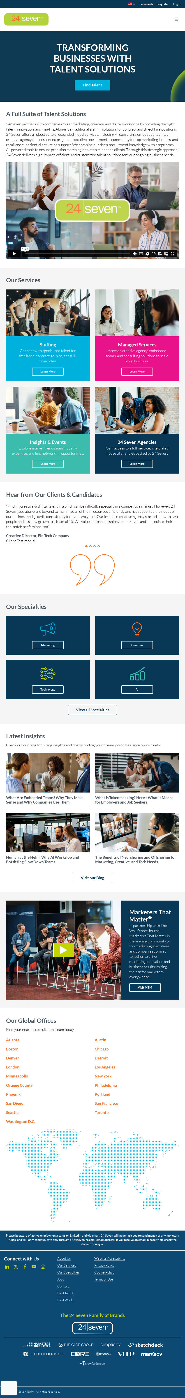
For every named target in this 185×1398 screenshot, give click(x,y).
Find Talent (65, 1293)
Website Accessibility (109, 1258)
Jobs (60, 1279)
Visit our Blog (92, 877)
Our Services (66, 1265)
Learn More (48, 371)
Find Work (65, 1300)
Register (163, 4)
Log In (177, 4)
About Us (64, 1258)
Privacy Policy (104, 1265)
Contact (63, 1286)
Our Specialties (68, 1272)
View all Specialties (92, 709)
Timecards (146, 4)
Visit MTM (145, 987)
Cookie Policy (104, 1272)
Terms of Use (103, 1279)
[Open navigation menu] (176, 19)
